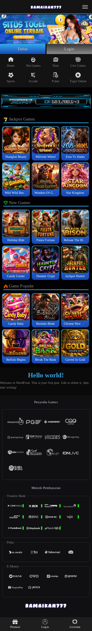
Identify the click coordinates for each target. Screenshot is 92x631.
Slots (55, 65)
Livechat (75, 627)
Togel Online (78, 81)
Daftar (23, 49)
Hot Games (33, 65)
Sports (11, 81)
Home (11, 65)
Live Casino (78, 65)
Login (69, 49)
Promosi (15, 627)
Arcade (33, 81)
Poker (55, 81)
